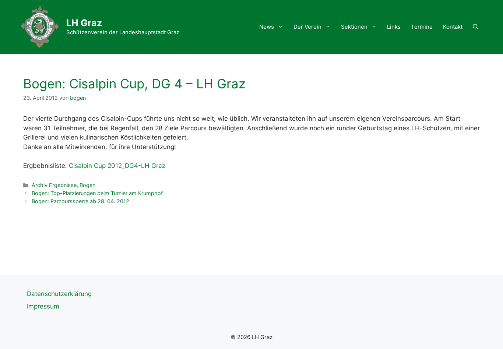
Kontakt (452, 26)
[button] (475, 27)
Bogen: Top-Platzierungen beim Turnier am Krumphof (97, 193)
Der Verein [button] (307, 26)
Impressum (43, 306)
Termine (422, 26)
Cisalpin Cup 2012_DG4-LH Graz (117, 165)
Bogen (87, 185)
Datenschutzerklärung (59, 293)
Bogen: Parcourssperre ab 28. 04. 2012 (80, 201)
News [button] (266, 26)
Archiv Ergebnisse (54, 185)
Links (394, 26)
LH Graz (84, 22)
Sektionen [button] (354, 26)
